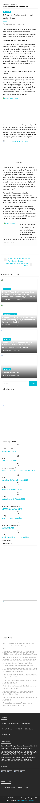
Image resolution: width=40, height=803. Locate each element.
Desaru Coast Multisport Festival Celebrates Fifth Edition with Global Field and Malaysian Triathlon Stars (19, 646)
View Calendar (7, 540)
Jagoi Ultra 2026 (8, 528)
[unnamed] (20, 421)
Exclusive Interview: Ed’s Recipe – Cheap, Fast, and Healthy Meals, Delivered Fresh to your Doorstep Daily (19, 319)
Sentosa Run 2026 (9, 461)
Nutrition (14, 4)
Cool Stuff (18, 729)
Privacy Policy (23, 787)
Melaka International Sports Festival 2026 (18, 470)
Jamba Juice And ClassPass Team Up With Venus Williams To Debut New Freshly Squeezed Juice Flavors (17, 345)
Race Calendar (7, 729)
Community (26, 723)
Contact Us (6, 734)
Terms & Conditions (8, 787)
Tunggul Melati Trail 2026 (12, 509)
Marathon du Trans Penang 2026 (15, 480)
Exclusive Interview (9, 314)
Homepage (6, 4)
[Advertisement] (20, 577)
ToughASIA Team (11, 24)
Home (4, 723)
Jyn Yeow (5, 375)
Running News (14, 723)
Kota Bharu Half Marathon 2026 (14, 518)
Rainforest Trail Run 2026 (12, 489)
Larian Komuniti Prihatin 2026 (13, 499)
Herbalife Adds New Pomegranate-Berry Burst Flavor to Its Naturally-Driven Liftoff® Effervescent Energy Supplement (18, 294)
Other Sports (29, 729)
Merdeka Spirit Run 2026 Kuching (15, 537)
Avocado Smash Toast (11, 372)
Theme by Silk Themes (25, 800)
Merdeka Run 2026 (9, 451)
